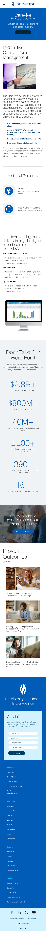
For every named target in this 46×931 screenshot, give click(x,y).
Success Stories (12, 811)
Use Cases (10, 806)
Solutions (10, 767)
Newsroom (10, 852)
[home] (27, 3)
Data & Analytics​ (12, 772)
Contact (10, 879)
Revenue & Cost (12, 781)
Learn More (23, 32)
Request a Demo (12, 883)
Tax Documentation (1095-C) (16, 902)
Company (10, 847)
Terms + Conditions (23, 923)
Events (9, 856)
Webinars (10, 820)
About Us (10, 861)
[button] (4, 4)
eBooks (9, 825)
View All (6, 562)
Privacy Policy (23, 928)
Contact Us (10, 888)
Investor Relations (12, 870)
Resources (11, 801)
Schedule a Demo (23, 531)
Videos (9, 834)
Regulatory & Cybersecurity (15, 786)
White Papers (11, 829)
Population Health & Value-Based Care (13, 792)
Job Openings (11, 865)
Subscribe (16, 753)
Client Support (11, 893)
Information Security (13, 897)
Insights (9, 815)
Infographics (11, 839)
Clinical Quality (12, 777)
